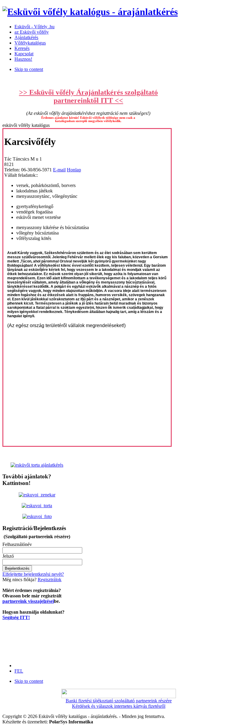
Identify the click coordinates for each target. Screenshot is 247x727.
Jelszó (8, 556)
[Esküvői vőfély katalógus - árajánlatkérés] (90, 11)
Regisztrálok (49, 579)
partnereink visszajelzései (28, 601)
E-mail (59, 169)
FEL (18, 670)
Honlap (74, 169)
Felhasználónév (17, 544)
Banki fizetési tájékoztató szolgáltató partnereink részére (119, 700)
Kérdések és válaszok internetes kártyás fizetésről (118, 706)
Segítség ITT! (16, 617)
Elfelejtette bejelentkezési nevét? (33, 574)
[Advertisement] (33, 639)
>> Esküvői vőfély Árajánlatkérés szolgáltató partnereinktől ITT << (88, 96)
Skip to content (28, 69)
